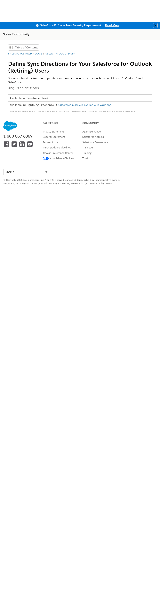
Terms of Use (50, 142)
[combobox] (26, 172)
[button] (26, 172)
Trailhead (87, 147)
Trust (85, 158)
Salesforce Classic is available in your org (84, 105)
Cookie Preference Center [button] (58, 153)
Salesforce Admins (93, 137)
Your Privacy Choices (62, 158)
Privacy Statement (53, 131)
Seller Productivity (60, 53)
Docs (38, 53)
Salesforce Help (20, 53)
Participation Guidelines (57, 147)
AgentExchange (91, 131)
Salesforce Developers (95, 142)
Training (87, 153)
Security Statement (54, 137)
